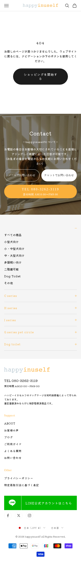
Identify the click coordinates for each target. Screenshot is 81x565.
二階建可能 (11, 269)
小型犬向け (11, 242)
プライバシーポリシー (18, 478)
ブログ (8, 437)
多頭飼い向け (13, 262)
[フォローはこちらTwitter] (19, 515)
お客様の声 (11, 430)
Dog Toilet (12, 276)
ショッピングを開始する (40, 76)
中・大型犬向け (14, 255)
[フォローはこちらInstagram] (29, 515)
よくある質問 (13, 451)
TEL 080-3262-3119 (21, 380)
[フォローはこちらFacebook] (8, 515)
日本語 (55, 527)
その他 (8, 283)
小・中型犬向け (14, 249)
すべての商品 (13, 235)
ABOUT (9, 423)
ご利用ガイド (13, 444)
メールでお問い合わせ (22, 175)
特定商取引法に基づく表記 (21, 485)
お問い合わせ (13, 458)
